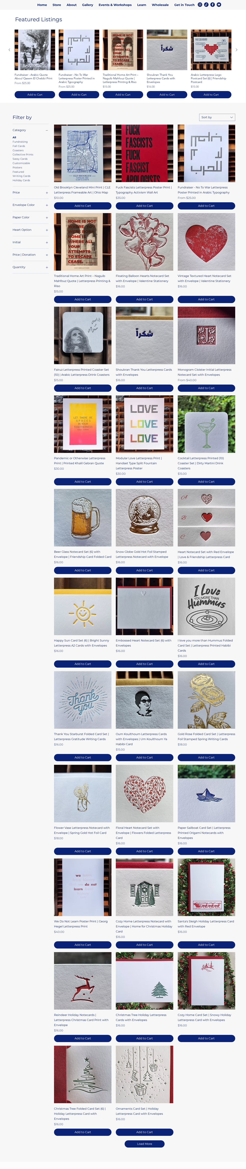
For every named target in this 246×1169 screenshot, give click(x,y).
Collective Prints (23, 154)
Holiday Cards (21, 180)
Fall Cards (19, 146)
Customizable (21, 163)
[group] (123, 63)
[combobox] (217, 117)
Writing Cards (21, 176)
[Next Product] (236, 50)
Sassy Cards (20, 158)
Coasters (18, 150)
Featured (18, 171)
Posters (17, 167)
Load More (144, 1144)
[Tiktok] (206, 4)
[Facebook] (212, 4)
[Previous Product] (9, 50)
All (14, 137)
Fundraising (20, 141)
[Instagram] (200, 4)
